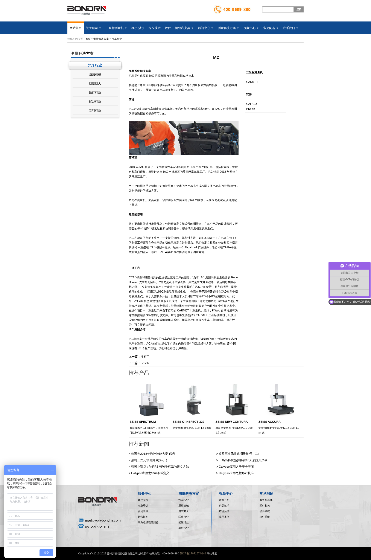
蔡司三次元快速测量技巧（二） (240, 453)
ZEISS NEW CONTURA (232, 421)
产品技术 (224, 505)
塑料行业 (95, 110)
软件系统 (265, 516)
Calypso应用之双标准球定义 (150, 473)
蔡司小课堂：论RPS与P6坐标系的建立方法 (160, 466)
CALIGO (251, 103)
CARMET (252, 82)
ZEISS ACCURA (269, 421)
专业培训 (143, 505)
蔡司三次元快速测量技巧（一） (152, 460)
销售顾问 (143, 516)
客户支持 (143, 500)
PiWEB (250, 108)
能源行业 (95, 101)
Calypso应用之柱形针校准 (236, 473)
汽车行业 (117, 38)
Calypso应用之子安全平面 (236, 466)
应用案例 (224, 516)
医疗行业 (95, 92)
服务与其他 (266, 500)
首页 (88, 38)
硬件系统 (265, 511)
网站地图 (212, 553)
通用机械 (95, 74)
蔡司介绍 (224, 500)
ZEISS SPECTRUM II (144, 421)
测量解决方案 (101, 38)
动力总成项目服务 (148, 522)
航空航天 (95, 83)
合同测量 (143, 511)
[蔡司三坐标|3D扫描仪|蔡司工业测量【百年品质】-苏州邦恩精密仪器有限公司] (94, 20)
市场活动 (224, 511)
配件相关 (265, 505)
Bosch (145, 363)
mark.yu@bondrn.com (103, 520)
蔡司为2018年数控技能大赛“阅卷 (153, 453)
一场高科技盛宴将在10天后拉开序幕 (243, 460)
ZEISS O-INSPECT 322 (188, 421)
